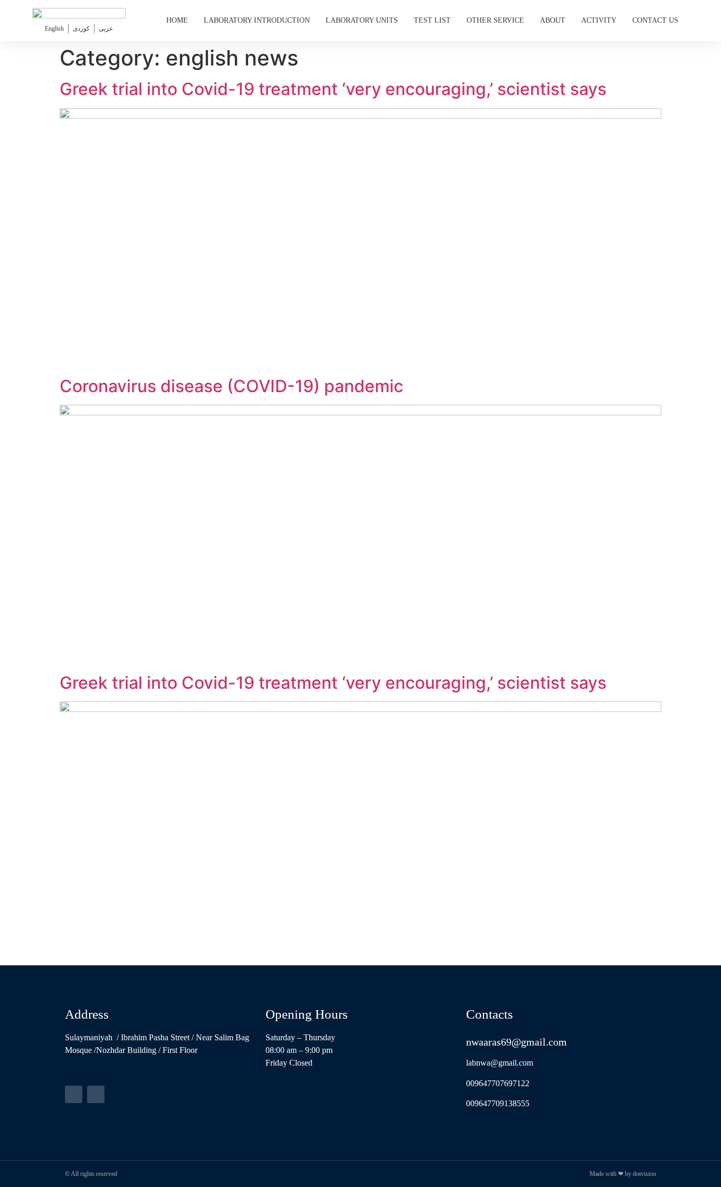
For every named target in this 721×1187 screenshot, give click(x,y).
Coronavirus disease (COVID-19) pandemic (231, 386)
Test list (432, 20)
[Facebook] (73, 1094)
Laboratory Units (362, 20)
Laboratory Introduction (257, 20)
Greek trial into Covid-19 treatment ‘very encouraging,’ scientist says (333, 89)
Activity (598, 20)
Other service (495, 20)
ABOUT (552, 20)
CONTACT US (655, 20)
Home (177, 20)
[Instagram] (96, 1094)
